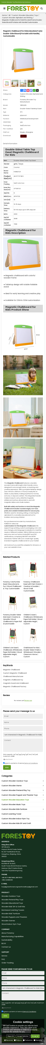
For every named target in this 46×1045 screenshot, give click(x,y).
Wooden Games (8, 921)
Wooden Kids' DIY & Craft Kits (13, 906)
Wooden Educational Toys (12, 903)
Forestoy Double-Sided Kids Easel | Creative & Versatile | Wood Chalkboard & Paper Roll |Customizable (12, 619)
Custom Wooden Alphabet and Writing (17, 18)
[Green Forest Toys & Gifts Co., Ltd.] (23, 8)
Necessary (9, 1040)
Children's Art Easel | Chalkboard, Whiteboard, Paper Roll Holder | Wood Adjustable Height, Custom (12, 652)
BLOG (4, 943)
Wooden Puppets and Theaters (14, 917)
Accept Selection (22, 1036)
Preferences (29, 1040)
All (9, 15)
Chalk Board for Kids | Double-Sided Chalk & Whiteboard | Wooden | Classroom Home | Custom (33, 652)
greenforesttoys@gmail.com (27, 887)
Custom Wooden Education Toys (25, 15)
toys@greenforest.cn (9, 887)
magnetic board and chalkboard (15, 683)
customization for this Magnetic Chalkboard (20, 526)
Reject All (11, 1036)
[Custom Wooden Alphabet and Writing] (23, 136)
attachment (9, 759)
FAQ (3, 959)
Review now (28, 700)
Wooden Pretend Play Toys (12, 900)
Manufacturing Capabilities (13, 936)
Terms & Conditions (31, 763)
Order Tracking (8, 963)
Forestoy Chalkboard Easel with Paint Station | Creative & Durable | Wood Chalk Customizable (33, 586)
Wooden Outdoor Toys (11, 896)
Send (7, 767)
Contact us (6, 947)
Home (4, 15)
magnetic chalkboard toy (13, 680)
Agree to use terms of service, (21, 763)
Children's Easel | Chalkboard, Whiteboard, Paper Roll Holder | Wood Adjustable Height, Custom (33, 619)
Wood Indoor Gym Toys (11, 924)
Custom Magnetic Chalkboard (15, 673)
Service (4, 956)
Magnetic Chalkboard (11, 670)
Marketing (39, 1040)
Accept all (35, 1036)
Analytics (19, 1040)
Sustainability (7, 940)
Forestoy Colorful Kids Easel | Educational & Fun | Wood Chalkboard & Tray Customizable (12, 585)
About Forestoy (8, 933)
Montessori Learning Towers (13, 910)
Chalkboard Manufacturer (13, 676)
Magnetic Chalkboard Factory (14, 686)
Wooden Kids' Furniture (11, 913)
